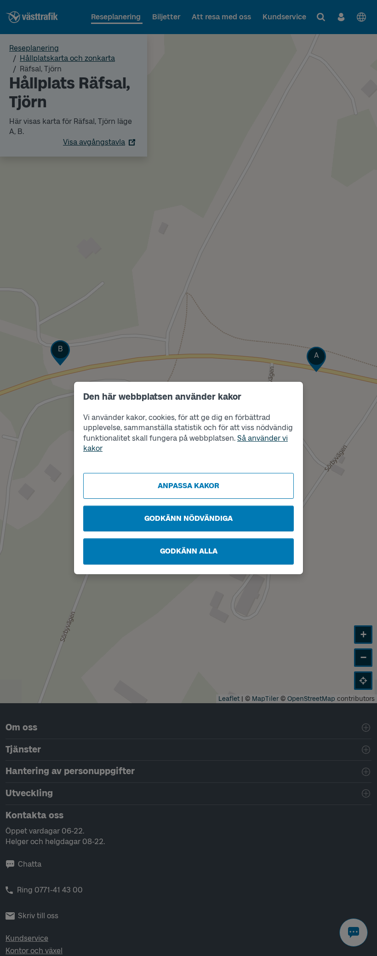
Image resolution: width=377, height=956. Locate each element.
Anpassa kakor (188, 485)
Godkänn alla (188, 551)
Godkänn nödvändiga (188, 518)
